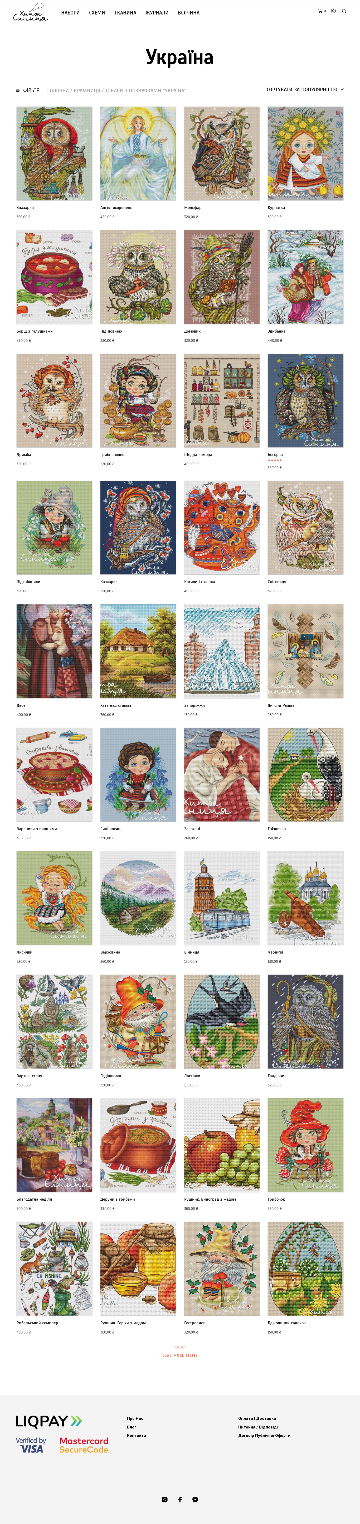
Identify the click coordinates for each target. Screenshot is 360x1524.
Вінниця (191, 952)
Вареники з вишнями (37, 828)
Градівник (277, 1076)
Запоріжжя (194, 705)
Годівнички (110, 1076)
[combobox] (305, 89)
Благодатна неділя (34, 1199)
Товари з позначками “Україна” (145, 90)
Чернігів (275, 952)
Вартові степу (29, 1076)
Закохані (192, 828)
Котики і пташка (199, 581)
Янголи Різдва (281, 705)
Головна (58, 90)
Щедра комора (198, 454)
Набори (70, 12)
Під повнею (111, 331)
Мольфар (193, 207)
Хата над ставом (115, 705)
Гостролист (194, 1323)
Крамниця (87, 90)
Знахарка (25, 207)
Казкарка (109, 581)
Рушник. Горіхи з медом (123, 1323)
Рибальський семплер (37, 1323)
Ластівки (192, 1076)
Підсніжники (28, 581)
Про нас (135, 1418)
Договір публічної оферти (264, 1435)
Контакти (136, 1435)
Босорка (275, 454)
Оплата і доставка (257, 1418)
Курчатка (276, 207)
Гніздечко (277, 828)
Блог (131, 1427)
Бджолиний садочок (287, 1323)
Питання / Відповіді (258, 1427)
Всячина (189, 12)
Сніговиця (277, 581)
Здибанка (276, 331)
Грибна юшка (112, 454)
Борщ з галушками (35, 331)
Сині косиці (110, 828)
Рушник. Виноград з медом (210, 1199)
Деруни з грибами (117, 1199)
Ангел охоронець (116, 207)
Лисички (24, 952)
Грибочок (276, 1199)
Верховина (110, 952)
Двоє (21, 705)
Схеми (97, 12)
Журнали (157, 12)
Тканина (125, 12)
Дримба (24, 454)
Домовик (192, 331)
